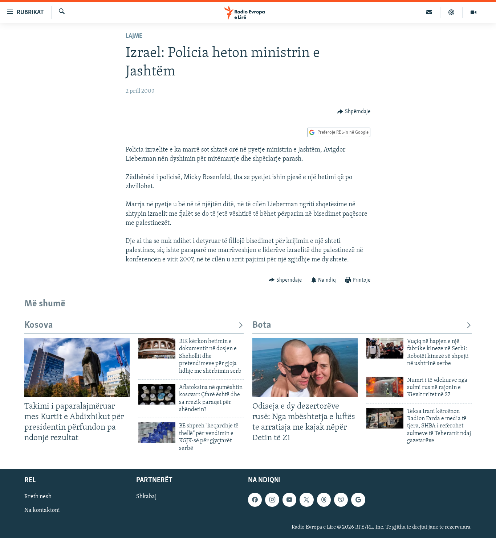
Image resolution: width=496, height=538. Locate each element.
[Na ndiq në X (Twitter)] (306, 499)
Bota (261, 325)
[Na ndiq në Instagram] (272, 499)
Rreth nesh (38, 497)
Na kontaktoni (42, 510)
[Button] (353, 111)
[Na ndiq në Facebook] (255, 499)
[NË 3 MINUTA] (429, 12)
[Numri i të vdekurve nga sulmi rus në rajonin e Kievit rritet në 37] (384, 387)
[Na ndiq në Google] (358, 499)
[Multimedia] (473, 12)
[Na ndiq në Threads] (324, 499)
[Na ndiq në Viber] (341, 499)
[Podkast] (451, 12)
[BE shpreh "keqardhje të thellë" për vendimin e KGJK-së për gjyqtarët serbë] (156, 432)
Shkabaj (146, 497)
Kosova (38, 325)
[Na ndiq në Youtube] (289, 499)
